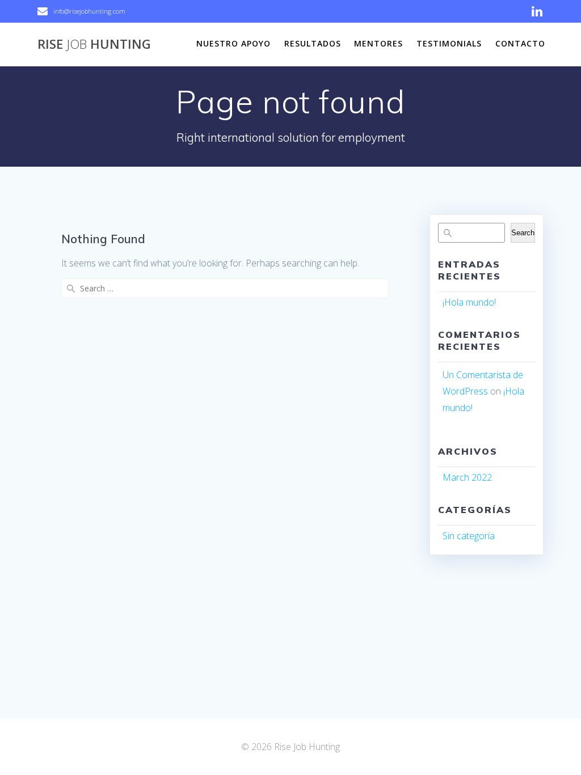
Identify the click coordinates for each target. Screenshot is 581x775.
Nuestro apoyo (233, 43)
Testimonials (449, 43)
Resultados (312, 43)
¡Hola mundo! (469, 302)
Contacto (520, 43)
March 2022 (467, 477)
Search (522, 232)
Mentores (378, 43)
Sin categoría (469, 536)
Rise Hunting (94, 44)
